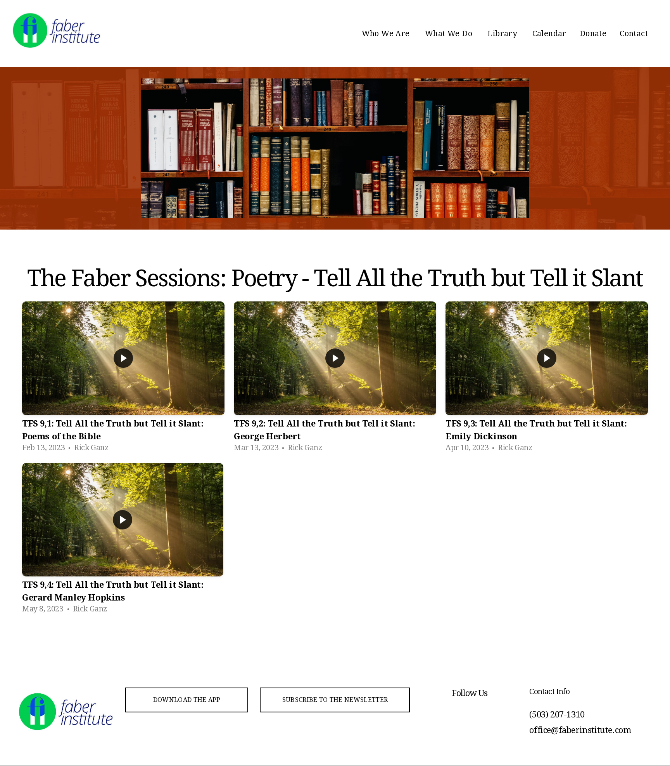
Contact (634, 33)
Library (503, 33)
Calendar (549, 33)
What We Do (449, 33)
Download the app (187, 699)
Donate (593, 33)
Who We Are (387, 33)
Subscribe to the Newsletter (335, 699)
